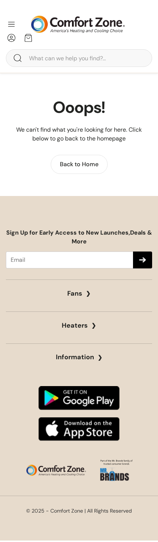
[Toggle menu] (11, 24)
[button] (79, 58)
